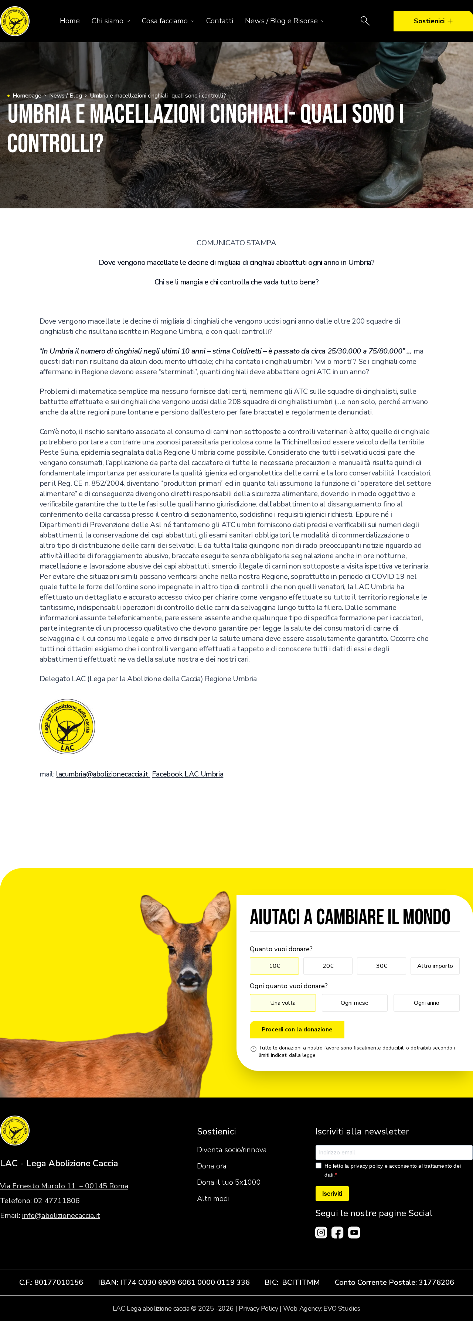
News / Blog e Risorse (281, 21)
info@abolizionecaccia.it (61, 1216)
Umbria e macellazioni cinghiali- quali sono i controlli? (158, 96)
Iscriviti (332, 1194)
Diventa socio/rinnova (232, 1150)
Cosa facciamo (165, 21)
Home (70, 21)
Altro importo (435, 966)
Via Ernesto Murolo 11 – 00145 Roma (64, 1186)
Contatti (219, 21)
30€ (381, 966)
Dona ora (212, 1166)
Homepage (27, 96)
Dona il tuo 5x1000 (229, 1182)
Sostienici (429, 21)
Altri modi (213, 1199)
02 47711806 (57, 1201)
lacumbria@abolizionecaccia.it (103, 774)
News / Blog (65, 96)
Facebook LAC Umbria (187, 774)
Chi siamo (107, 21)
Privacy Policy (258, 1308)
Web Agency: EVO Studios (321, 1308)
